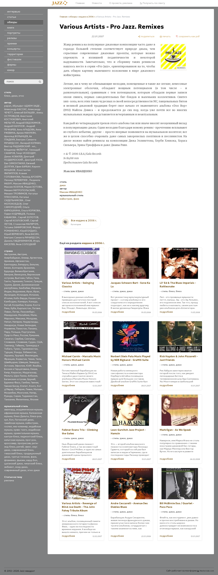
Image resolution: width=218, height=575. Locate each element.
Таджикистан (29, 396)
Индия (7, 291)
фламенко (10, 460)
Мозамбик (10, 392)
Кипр (7, 372)
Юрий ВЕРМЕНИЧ (14, 234)
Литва (15, 311)
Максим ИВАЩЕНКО (24, 183)
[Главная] (61, 3)
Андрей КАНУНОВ (14, 126)
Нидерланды (30, 321)
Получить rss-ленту (153, 3)
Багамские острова (15, 379)
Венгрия (8, 274)
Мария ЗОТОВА (33, 186)
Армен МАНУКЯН (26, 132)
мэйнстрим (31, 423)
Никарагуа (10, 325)
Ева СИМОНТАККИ (14, 163)
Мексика (20, 318)
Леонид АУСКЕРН (31, 176)
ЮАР (28, 365)
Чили (38, 359)
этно (21, 95)
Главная (80, 3)
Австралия (10, 254)
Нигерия (17, 321)
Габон (29, 278)
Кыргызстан (24, 308)
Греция (38, 281)
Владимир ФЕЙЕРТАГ (16, 149)
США (39, 342)
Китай (7, 305)
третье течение (20, 456)
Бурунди (9, 271)
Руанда (8, 396)
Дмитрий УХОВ (33, 159)
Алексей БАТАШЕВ (24, 112)
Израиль (36, 288)
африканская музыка (16, 413)
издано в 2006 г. (87, 16)
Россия (24, 335)
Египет (24, 386)
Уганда (18, 352)
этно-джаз (33, 470)
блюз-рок (35, 416)
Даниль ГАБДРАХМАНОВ (18, 240)
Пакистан (21, 328)
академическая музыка (29, 409)
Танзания (9, 399)
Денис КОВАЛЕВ (13, 156)
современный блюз (22, 450)
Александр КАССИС (15, 109)
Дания (16, 284)
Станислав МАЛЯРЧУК (25, 224)
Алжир (25, 257)
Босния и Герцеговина (16, 369)
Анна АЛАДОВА (25, 129)
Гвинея (34, 382)
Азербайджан (12, 257)
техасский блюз (13, 453)
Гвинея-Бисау (11, 386)
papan (7, 105)
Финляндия (31, 355)
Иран (36, 291)
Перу (7, 332)
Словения (21, 342)
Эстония (9, 365)
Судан (32, 342)
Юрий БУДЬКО (28, 230)
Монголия (22, 392)
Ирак (29, 291)
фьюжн (21, 460)
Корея (28, 305)
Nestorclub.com (207, 571)
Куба (13, 308)
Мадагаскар (29, 372)
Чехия (31, 359)
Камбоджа (10, 301)
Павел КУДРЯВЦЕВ (14, 213)
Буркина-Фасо (12, 382)
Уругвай (19, 355)
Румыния (34, 335)
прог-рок (30, 440)
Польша (15, 332)
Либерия (19, 389)
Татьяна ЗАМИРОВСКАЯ (17, 227)
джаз (14, 95)
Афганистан (22, 261)
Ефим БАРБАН (23, 166)
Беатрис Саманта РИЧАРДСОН (21, 237)
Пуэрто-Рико (11, 335)
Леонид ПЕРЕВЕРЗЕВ (16, 180)
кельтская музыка (14, 440)
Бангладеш (10, 264)
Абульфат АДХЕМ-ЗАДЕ (26, 105)
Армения (9, 261)
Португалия (28, 332)
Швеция (23, 362)
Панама (32, 328)
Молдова (31, 318)
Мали (34, 315)
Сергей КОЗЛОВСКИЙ (16, 220)
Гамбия (26, 382)
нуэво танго (20, 429)
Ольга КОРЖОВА (30, 210)
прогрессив (24, 443)
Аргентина (36, 257)
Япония (34, 399)
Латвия (36, 308)
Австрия (22, 254)
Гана (36, 278)
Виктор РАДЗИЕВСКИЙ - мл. (20, 146)
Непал (7, 321)
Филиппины (22, 399)
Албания (32, 375)
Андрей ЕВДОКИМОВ (28, 122)
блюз (7, 95)
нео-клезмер (20, 426)
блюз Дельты (21, 416)
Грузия (8, 284)
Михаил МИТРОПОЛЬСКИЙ (19, 190)
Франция (9, 359)
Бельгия (34, 264)
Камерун (23, 301)
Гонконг (28, 281)
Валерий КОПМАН (30, 143)
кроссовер (10, 443)
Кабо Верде (20, 298)
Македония (10, 315)
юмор (11, 70)
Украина (9, 355)
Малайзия (23, 315)
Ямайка (37, 365)
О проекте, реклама (120, 3)
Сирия (17, 396)
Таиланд (9, 345)
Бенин (7, 267)
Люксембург (27, 311)
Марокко (9, 318)
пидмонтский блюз (31, 436)
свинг (28, 446)
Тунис (16, 348)
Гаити (7, 281)
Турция (8, 352)
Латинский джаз (24, 419)
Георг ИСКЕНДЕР (26, 153)
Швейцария (11, 362)
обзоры (73, 16)
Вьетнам (20, 278)
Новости (97, 3)
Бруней (31, 379)
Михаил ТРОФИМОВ (15, 193)
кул (6, 419)
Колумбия (18, 305)
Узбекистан (29, 352)
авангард (9, 409)
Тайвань (19, 345)
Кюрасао (16, 372)
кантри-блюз (11, 436)
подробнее (68, 311)
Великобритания (24, 271)
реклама (9, 480)
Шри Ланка (20, 375)
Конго (32, 386)
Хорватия (21, 359)
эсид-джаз (21, 467)
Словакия (9, 342)
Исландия (22, 294)
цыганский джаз (13, 463)
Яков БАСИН (32, 234)
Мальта (8, 375)
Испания (34, 294)
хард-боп (31, 460)
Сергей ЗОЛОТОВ (28, 217)
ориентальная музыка (26, 433)
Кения (33, 369)
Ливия (29, 389)
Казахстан (34, 298)
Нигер (32, 392)
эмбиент (9, 467)
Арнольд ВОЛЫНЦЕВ (16, 136)
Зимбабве (24, 288)
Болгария (17, 267)
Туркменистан (29, 348)
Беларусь (23, 264)
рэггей (20, 446)
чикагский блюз (33, 463)
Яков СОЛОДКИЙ (26, 244)
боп (11, 419)
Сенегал (8, 338)
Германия (17, 281)
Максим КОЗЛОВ (13, 186)
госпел (8, 426)
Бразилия (29, 267)
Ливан (7, 311)
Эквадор (34, 362)
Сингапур (29, 338)
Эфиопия (20, 365)
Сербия (19, 338)
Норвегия (9, 328)
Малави (38, 389)
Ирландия (10, 294)
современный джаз (15, 470)
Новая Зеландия (26, 325)
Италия (8, 298)
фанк (33, 456)
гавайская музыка (14, 423)
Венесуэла (20, 274)
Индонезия (19, 291)
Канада (33, 301)
